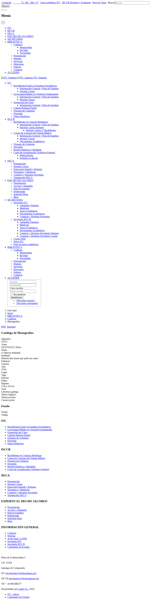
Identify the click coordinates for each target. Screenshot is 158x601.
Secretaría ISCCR (22, 219)
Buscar (111, 2)
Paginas (5, 383)
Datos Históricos (22, 116)
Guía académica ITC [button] (50, 2)
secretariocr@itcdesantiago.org (24, 578)
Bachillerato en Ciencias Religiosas (31, 122)
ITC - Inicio (13, 594)
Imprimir (11, 326)
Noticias (11, 536)
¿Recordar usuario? (25, 300)
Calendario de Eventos (18, 547)
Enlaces (17, 67)
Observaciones (8, 397)
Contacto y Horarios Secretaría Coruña (39, 236)
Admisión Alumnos (29, 205)
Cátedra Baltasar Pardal (25, 108)
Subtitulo (5, 355)
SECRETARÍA (15, 39)
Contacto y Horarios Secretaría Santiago (39, 233)
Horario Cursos (27, 91)
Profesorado (19, 191)
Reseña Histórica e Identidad (28, 149)
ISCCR (11, 30)
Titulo (4, 350)
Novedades (25, 53)
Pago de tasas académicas (26, 244)
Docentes (18, 113)
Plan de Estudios (22, 188)
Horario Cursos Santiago (32, 127)
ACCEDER (13, 72)
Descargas (19, 64)
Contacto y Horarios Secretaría (29, 174)
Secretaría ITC (21, 202)
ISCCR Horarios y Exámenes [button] (76, 2)
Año (3, 366)
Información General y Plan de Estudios (39, 88)
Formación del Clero (24, 102)
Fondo (4, 412)
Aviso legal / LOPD (17, 538)
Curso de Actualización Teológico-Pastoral (34, 152)
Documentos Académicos (32, 141)
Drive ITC (19, 241)
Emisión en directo (29, 158)
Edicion (5, 377)
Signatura (5, 339)
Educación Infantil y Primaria (28, 169)
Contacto (18, 69)
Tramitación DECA (23, 177)
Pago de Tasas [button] (99, 2)
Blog (16, 197)
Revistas (24, 50)
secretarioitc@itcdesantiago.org (21, 573)
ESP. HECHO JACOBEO (20, 36)
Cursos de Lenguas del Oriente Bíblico (32, 133)
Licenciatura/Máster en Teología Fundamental (36, 94)
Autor (4, 344)
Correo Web (19, 238)
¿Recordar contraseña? (27, 303)
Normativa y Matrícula (25, 172)
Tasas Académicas (28, 211)
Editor (4, 380)
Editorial (5, 361)
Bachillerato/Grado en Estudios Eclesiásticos (35, 85)
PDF (3, 326)
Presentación (20, 55)
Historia (17, 58)
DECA (10, 33)
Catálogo (18, 44)
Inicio (10, 313)
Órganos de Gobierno (24, 110)
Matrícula (24, 208)
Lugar (4, 372)
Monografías (26, 47)
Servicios (18, 61)
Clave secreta (16, 288)
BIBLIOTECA (14, 42)
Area (3, 389)
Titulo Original (8, 394)
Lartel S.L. (23, 589)
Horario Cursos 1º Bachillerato (41, 130)
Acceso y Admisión (23, 186)
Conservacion (8, 400)
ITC (9, 28)
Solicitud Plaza (21, 194)
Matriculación (26, 155)
